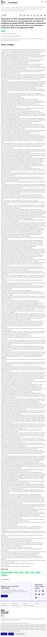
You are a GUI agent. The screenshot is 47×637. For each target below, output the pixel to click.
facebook (36, 591)
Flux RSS (25, 603)
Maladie (16, 572)
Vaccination (4, 575)
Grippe (21, 572)
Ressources (7, 7)
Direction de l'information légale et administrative (18, 623)
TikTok (36, 598)
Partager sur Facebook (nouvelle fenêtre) (34, 15)
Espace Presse (14, 603)
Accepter (4, 634)
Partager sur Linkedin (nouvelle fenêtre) (41, 15)
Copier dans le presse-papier (31, 15)
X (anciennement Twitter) (39, 591)
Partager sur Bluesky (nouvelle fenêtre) (45, 15)
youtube (39, 594)
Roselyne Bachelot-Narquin (14, 36)
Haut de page (5, 579)
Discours (4, 15)
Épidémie (38, 572)
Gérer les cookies (20, 634)
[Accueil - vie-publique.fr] (12, 3)
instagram (43, 591)
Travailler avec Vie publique (28, 605)
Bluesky (43, 594)
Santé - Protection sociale (7, 572)
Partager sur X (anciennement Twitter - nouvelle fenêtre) (38, 15)
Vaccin (32, 572)
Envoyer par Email (27, 15)
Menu (45, 1)
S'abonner (4, 596)
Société (3, 31)
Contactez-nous (4, 603)
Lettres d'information (5, 605)
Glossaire (36, 603)
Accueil (2, 7)
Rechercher (42, 1)
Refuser (11, 634)
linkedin (36, 594)
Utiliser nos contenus (16, 605)
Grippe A (27, 572)
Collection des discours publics (16, 7)
